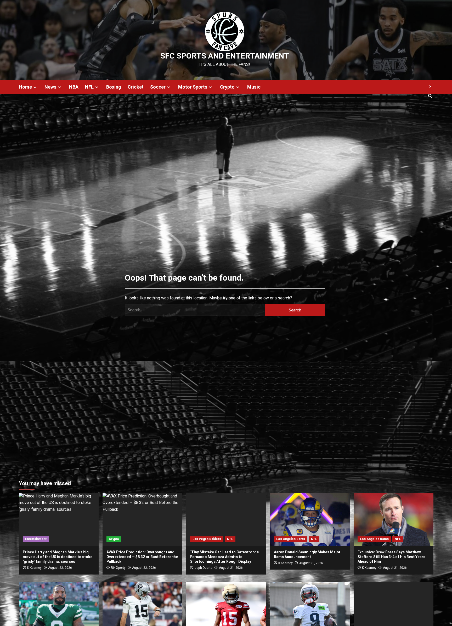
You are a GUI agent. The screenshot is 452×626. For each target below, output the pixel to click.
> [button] (430, 86)
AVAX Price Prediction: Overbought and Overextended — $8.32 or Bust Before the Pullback (142, 556)
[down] (35, 87)
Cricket (136, 87)
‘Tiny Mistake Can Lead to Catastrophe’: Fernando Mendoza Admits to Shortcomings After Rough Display (225, 556)
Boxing (113, 87)
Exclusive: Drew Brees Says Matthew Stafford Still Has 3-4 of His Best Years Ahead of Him (391, 556)
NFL (89, 87)
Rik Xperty (118, 567)
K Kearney (34, 567)
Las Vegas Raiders (207, 539)
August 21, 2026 (231, 567)
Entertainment (36, 539)
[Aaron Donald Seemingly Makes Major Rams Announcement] (310, 519)
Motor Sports (192, 87)
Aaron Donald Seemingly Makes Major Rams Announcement (307, 554)
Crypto (227, 87)
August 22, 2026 (60, 567)
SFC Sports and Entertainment (224, 56)
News (50, 87)
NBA (73, 87)
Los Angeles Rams (290, 539)
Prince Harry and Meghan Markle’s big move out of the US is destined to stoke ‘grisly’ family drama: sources (57, 556)
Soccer (158, 87)
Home (25, 87)
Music (254, 87)
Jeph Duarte (203, 567)
